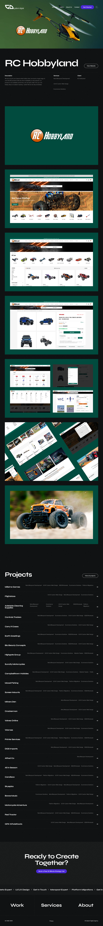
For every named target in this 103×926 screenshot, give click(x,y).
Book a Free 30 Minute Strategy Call (51, 871)
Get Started (87, 7)
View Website (91, 66)
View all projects (90, 576)
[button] (55, 7)
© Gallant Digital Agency (91, 920)
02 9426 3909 (9, 920)
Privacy (51, 921)
